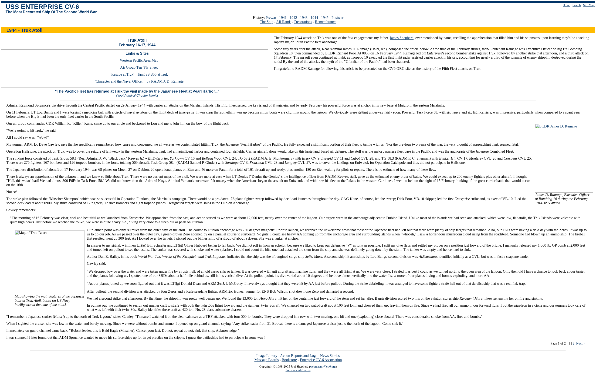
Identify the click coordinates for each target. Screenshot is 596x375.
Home (566, 5)
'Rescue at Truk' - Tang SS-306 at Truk (139, 74)
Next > (580, 343)
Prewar (271, 18)
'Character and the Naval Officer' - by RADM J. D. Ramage (139, 81)
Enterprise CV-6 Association (321, 360)
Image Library (266, 356)
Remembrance (325, 22)
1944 (314, 18)
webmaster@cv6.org (323, 366)
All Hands (283, 22)
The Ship (266, 22)
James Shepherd (401, 38)
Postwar (337, 18)
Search (576, 5)
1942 (293, 18)
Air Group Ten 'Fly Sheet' (139, 67)
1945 (324, 18)
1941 (283, 18)
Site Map (589, 5)
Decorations (303, 22)
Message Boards (266, 360)
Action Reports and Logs (298, 356)
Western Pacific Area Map (139, 60)
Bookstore (289, 360)
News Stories (330, 356)
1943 (304, 18)
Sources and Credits (298, 370)
